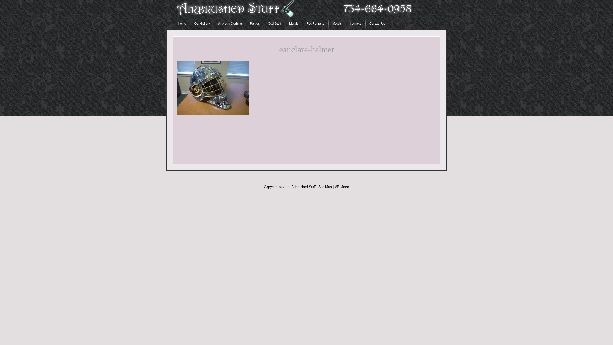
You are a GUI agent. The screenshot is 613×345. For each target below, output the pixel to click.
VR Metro (342, 186)
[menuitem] (182, 23)
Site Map (325, 186)
